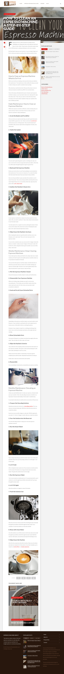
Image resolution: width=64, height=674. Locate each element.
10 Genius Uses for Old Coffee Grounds (21, 601)
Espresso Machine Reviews (46, 87)
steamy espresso (25, 546)
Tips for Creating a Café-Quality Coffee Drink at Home (52, 62)
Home (21, 3)
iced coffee (16, 546)
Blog (47, 3)
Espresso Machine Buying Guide (31, 3)
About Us (46, 637)
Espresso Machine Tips (17, 597)
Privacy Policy (46, 639)
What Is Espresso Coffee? (22, 623)
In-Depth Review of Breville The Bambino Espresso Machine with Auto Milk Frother (52, 72)
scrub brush (34, 120)
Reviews (42, 3)
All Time (38, 638)
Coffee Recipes (27, 619)
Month (31, 638)
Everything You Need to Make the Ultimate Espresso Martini (52, 57)
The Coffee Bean (44, 92)
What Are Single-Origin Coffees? (52, 51)
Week (26, 638)
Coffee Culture (44, 88)
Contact (45, 642)
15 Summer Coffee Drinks (51, 66)
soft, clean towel (18, 183)
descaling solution (28, 406)
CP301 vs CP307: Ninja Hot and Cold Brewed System (34, 666)
